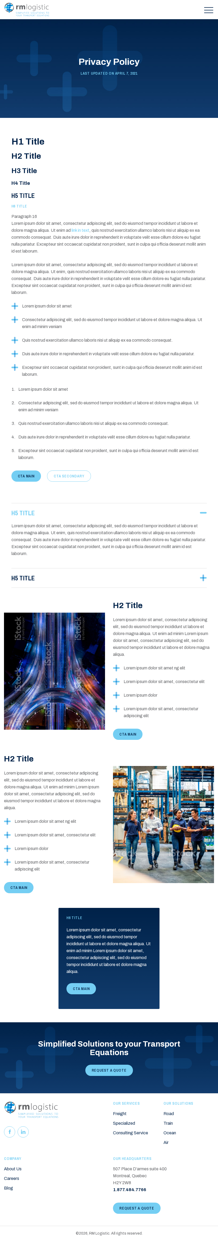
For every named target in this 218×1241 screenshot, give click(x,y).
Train (168, 1123)
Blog (8, 1188)
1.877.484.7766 (129, 1189)
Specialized (124, 1123)
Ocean (170, 1133)
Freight (120, 1113)
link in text (80, 230)
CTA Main (26, 476)
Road (169, 1113)
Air (166, 1142)
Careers (11, 1178)
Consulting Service (130, 1133)
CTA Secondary (69, 476)
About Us (13, 1169)
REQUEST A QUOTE (109, 1070)
